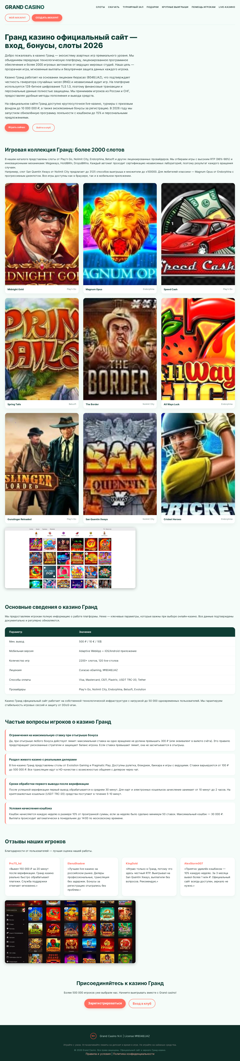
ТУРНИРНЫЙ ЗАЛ (133, 7)
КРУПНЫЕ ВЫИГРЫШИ (175, 7)
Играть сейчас (16, 127)
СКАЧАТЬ (114, 7)
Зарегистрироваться (105, 1003)
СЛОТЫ (100, 7)
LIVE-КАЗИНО (227, 7)
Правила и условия (98, 1053)
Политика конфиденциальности (133, 1053)
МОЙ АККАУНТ (17, 17)
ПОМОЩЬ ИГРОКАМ (204, 7)
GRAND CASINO (24, 7)
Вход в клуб (142, 1003)
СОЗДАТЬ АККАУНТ (47, 17)
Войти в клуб (43, 127)
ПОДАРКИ (153, 7)
